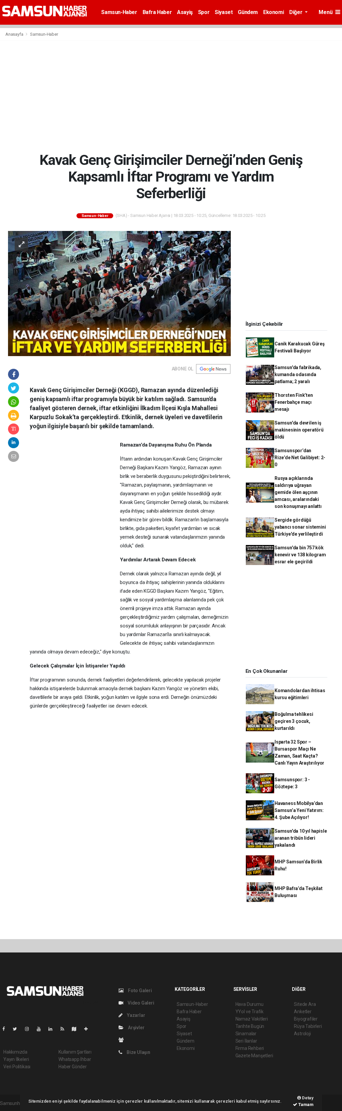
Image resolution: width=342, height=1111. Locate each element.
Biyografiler (306, 1019)
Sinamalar (245, 1033)
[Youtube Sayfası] (41, 1029)
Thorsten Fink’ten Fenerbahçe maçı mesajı (294, 402)
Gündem (248, 12)
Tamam (305, 1104)
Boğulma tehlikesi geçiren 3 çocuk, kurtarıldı (294, 721)
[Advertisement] (171, 96)
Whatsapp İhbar (74, 1059)
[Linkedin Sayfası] (53, 1029)
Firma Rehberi (249, 1048)
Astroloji (302, 1033)
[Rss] (64, 1029)
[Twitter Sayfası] (17, 1029)
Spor (203, 12)
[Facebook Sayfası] (6, 1029)
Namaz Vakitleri (251, 1019)
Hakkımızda (15, 1052)
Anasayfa (14, 34)
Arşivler (135, 1027)
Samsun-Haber (119, 12)
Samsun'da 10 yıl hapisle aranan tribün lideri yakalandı (301, 838)
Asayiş (185, 12)
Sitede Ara (305, 1004)
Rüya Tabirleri (308, 1026)
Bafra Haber (157, 12)
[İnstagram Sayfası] (29, 1029)
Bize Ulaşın (138, 1052)
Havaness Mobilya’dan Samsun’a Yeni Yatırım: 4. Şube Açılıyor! (299, 810)
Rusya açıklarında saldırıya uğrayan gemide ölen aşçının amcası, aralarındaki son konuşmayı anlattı (298, 492)
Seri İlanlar (246, 1041)
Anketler (302, 1011)
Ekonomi (273, 12)
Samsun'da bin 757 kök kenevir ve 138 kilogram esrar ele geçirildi (300, 554)
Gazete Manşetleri (254, 1055)
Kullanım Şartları (75, 1052)
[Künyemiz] (123, 1040)
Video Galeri (140, 1003)
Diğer (296, 12)
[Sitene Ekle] (88, 1029)
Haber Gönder (72, 1066)
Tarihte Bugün (250, 1026)
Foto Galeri (139, 990)
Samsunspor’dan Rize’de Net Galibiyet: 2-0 (300, 457)
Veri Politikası (16, 1066)
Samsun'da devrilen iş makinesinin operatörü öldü (299, 430)
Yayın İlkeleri (16, 1059)
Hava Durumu (249, 1004)
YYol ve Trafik (249, 1011)
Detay (307, 1097)
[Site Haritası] (77, 1029)
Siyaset (223, 12)
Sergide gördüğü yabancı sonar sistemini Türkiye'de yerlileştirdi (300, 527)
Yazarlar (135, 1015)
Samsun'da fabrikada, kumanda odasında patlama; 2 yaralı (298, 374)
